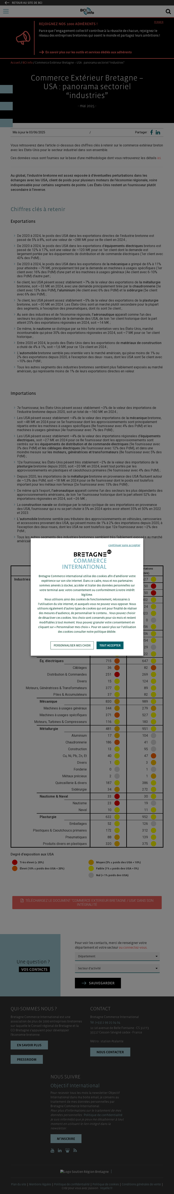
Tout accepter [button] (110, 645)
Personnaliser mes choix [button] (72, 645)
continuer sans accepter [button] (124, 545)
